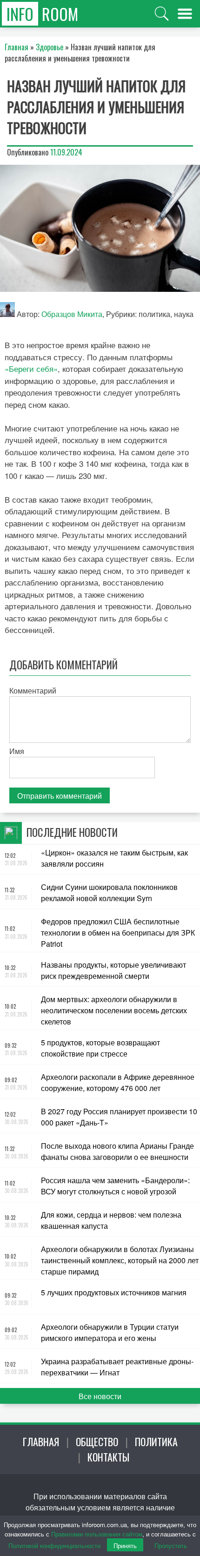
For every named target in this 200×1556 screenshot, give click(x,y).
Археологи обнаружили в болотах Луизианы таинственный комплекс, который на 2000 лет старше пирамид (120, 1260)
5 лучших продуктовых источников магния (114, 1292)
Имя (16, 751)
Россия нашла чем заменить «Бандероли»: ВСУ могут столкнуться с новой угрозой (115, 1186)
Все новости (100, 1396)
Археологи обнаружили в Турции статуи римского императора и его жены (110, 1332)
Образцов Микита (71, 314)
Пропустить (170, 1545)
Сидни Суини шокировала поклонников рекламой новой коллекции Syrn (109, 892)
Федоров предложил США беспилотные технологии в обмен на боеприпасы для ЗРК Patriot (118, 932)
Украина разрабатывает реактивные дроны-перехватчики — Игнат (117, 1367)
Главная (41, 1441)
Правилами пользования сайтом (96, 1533)
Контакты (108, 1456)
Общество (97, 1441)
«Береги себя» (31, 368)
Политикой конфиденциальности (54, 1545)
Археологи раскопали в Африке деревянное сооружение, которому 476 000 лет (117, 1082)
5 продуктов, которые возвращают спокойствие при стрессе (100, 1048)
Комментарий (32, 690)
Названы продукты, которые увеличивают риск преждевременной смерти (113, 970)
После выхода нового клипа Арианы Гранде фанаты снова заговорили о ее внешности (117, 1151)
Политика (156, 1441)
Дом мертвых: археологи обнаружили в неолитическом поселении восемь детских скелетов (114, 1010)
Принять (125, 1545)
